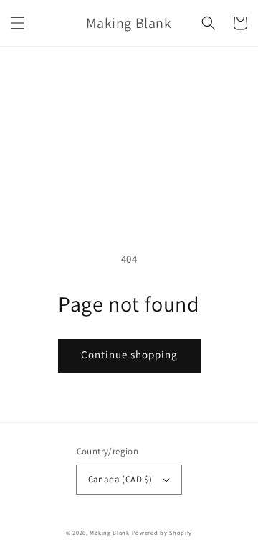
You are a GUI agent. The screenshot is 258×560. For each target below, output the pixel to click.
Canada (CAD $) (120, 479)
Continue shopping (129, 354)
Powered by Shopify (162, 532)
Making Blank (109, 532)
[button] (18, 23)
